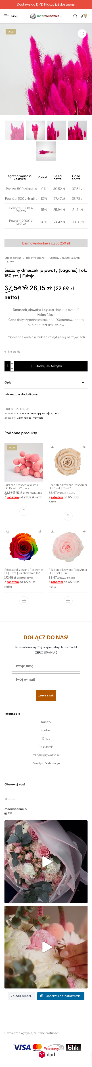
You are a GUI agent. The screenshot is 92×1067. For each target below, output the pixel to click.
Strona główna (12, 257)
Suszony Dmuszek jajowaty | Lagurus (38, 413)
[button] (23, 511)
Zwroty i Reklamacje (46, 763)
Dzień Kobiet (24, 417)
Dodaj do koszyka (49, 366)
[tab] (46, 383)
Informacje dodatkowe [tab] (21, 394)
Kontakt (46, 730)
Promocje (37, 417)
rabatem (13, 497)
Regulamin (46, 746)
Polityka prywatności (46, 755)
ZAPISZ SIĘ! (46, 695)
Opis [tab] (7, 382)
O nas (46, 738)
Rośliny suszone (35, 257)
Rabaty (46, 722)
